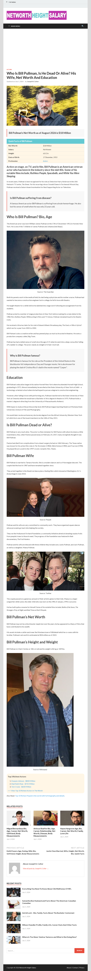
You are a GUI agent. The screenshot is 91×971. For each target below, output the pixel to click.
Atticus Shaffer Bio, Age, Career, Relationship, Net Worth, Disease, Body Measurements (44, 832)
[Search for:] (45, 950)
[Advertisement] (45, 48)
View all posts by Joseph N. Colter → (36, 868)
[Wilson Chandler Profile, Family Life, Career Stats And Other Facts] (14, 925)
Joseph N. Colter (33, 81)
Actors (9, 69)
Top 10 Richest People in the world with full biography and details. (40, 796)
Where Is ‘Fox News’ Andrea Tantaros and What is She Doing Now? (49, 937)
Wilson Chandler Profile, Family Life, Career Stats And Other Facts (49, 925)
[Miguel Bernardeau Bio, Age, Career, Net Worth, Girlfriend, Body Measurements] (19, 826)
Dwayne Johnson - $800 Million (23, 781)
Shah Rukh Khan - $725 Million (23, 784)
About (69, 968)
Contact (75, 968)
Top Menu (12, 2)
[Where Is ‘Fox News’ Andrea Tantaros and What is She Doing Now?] (14, 937)
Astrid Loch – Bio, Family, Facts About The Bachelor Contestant (48, 913)
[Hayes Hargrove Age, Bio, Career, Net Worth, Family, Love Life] (72, 826)
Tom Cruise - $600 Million (21, 787)
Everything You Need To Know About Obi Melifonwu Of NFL (46, 889)
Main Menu (15, 26)
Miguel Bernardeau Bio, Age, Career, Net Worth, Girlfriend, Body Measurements (17, 832)
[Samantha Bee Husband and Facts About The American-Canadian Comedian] (14, 901)
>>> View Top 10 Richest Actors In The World (25, 791)
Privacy (81, 968)
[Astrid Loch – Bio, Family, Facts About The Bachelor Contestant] (14, 913)
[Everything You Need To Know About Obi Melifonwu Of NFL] (14, 889)
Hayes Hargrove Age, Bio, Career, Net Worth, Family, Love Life (71, 831)
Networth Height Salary (28, 968)
